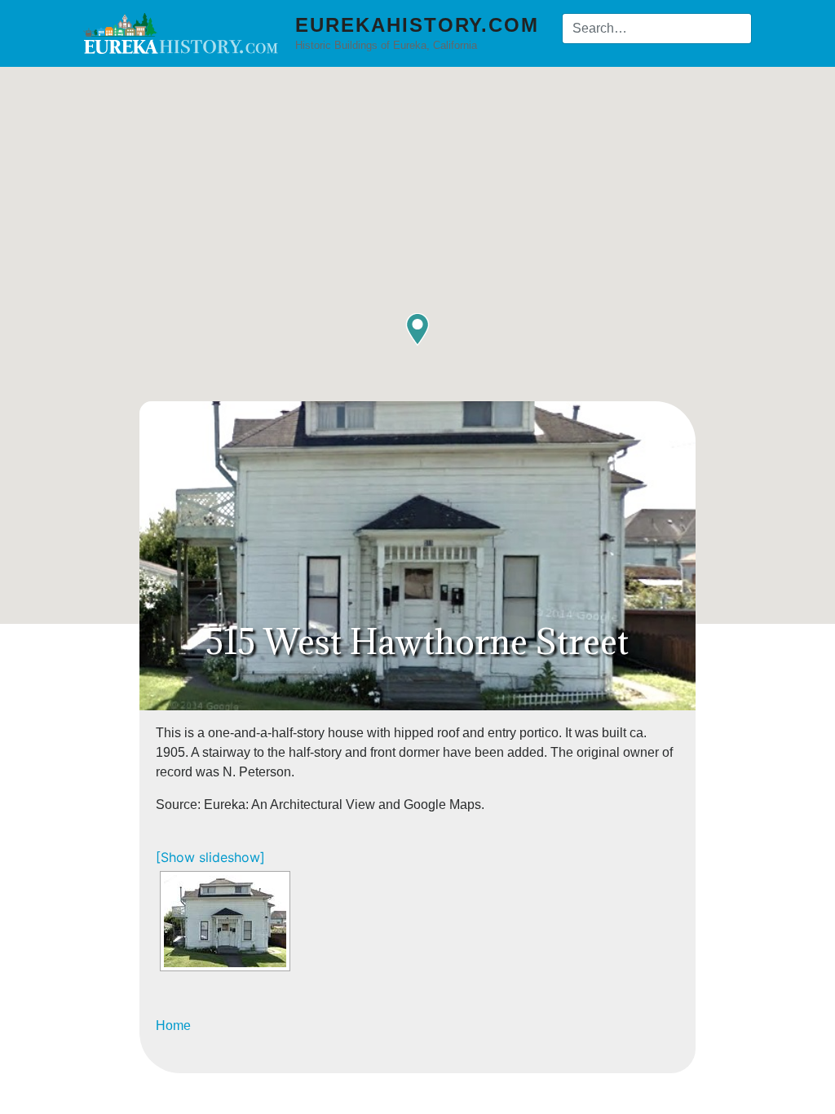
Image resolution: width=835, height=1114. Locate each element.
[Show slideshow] (210, 857)
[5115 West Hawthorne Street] (225, 921)
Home (173, 1025)
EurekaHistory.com (417, 25)
